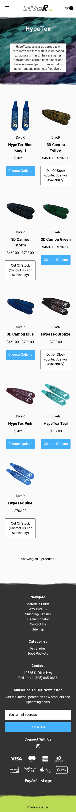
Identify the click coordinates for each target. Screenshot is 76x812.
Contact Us (38, 624)
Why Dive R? (38, 609)
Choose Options (20, 171)
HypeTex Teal (56, 423)
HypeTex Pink (20, 423)
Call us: (38, 678)
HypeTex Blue (20, 503)
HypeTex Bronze (56, 334)
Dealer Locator (38, 619)
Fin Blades (38, 648)
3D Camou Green (56, 239)
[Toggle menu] (7, 8)
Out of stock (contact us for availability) (55, 175)
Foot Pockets (38, 653)
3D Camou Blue (20, 334)
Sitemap (38, 629)
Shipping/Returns (38, 614)
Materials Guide (38, 604)
